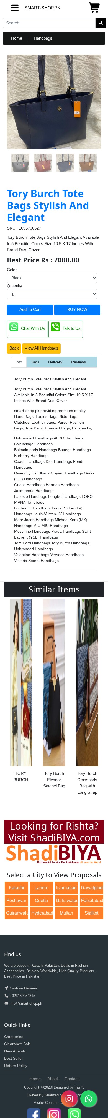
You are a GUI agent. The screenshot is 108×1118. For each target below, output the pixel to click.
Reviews (78, 362)
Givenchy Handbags (32, 473)
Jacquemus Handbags (33, 490)
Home (16, 38)
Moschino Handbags (32, 531)
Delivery (55, 362)
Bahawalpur (67, 900)
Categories (13, 1036)
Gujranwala (17, 913)
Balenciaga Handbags (33, 444)
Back (14, 348)
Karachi (16, 887)
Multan (66, 913)
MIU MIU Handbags (50, 525)
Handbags (43, 38)
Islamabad (66, 887)
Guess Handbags (30, 485)
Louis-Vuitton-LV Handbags (57, 514)
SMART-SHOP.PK (29, 8)
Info (19, 362)
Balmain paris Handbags (36, 450)
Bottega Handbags (74, 450)
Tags (35, 362)
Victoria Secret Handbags (36, 560)
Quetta (41, 900)
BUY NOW (77, 309)
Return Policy (15, 1065)
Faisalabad (92, 900)
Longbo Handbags (65, 496)
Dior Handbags (59, 461)
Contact (72, 1078)
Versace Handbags (67, 554)
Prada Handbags (66, 531)
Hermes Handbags (62, 485)
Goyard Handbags (67, 473)
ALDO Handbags (68, 438)
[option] (21, 692)
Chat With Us (33, 328)
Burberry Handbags (31, 455)
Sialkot (91, 913)
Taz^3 (79, 1087)
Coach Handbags (30, 461)
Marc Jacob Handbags (34, 519)
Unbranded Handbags (34, 438)
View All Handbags (41, 348)
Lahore (41, 887)
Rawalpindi (92, 887)
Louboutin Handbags (33, 508)
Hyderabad (42, 913)
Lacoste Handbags (31, 496)
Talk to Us (72, 328)
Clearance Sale (17, 1044)
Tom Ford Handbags (32, 543)
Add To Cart (30, 309)
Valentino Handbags (32, 554)
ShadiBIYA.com (65, 838)
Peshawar (16, 900)
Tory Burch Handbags (70, 543)
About (52, 1078)
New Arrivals (15, 1051)
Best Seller (13, 1058)
